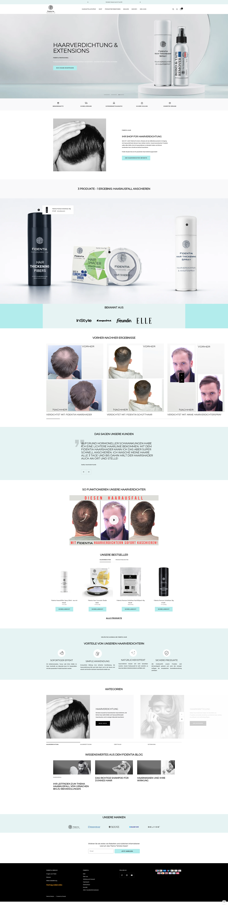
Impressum (86, 882)
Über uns (85, 876)
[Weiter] (181, 719)
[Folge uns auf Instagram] (126, 875)
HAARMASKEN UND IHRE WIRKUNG (151, 779)
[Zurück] (181, 714)
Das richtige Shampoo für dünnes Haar (111, 779)
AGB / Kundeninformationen (91, 890)
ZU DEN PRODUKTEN (62, 65)
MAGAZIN (126, 9)
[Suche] (173, 9)
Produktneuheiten (122, 559)
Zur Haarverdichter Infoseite (136, 158)
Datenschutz (86, 884)
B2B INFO (134, 9)
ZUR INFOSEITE (84, 65)
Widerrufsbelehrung (51, 880)
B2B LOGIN (143, 9)
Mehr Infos (103, 723)
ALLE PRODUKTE (114, 618)
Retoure (48, 877)
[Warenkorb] (181, 9)
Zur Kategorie (198, 723)
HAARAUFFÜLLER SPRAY (89, 9)
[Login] (177, 9)
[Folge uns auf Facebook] (122, 875)
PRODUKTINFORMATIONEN (112, 9)
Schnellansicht (61, 211)
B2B (84, 874)
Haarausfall (57, 777)
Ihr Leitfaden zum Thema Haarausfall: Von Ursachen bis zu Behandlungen (71, 786)
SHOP (100, 9)
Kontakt (85, 887)
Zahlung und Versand (89, 879)
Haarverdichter (105, 559)
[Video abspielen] (114, 520)
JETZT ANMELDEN (127, 851)
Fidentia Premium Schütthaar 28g (61, 208)
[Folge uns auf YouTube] (131, 875)
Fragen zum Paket (51, 874)
